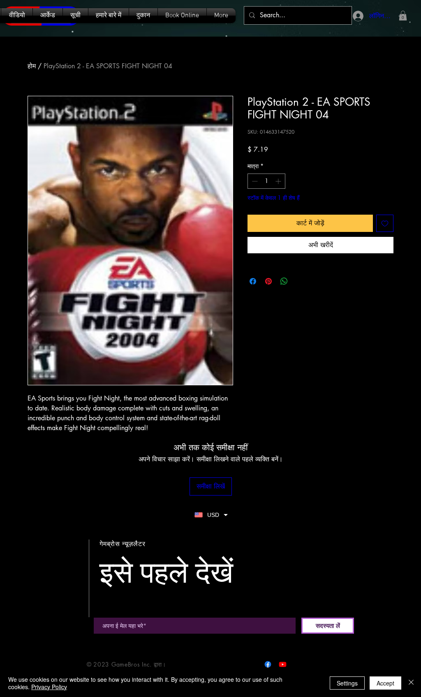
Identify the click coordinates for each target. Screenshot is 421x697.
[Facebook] (268, 664)
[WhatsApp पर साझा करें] (284, 281)
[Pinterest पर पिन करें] (268, 281)
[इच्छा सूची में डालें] (384, 223)
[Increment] (279, 181)
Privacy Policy (49, 687)
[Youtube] (282, 664)
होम (32, 66)
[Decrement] (254, 181)
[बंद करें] (411, 683)
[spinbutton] (266, 181)
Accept (385, 683)
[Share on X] (300, 281)
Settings (347, 683)
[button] (75, 15)
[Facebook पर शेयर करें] (253, 281)
